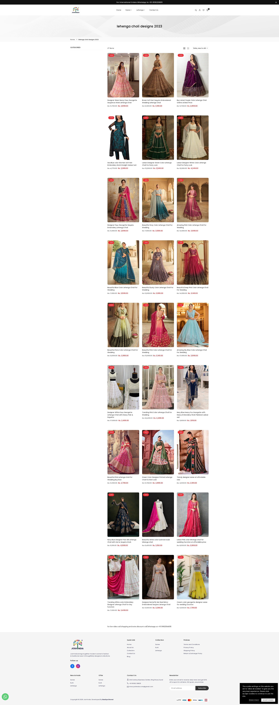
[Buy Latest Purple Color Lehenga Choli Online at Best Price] (193, 75)
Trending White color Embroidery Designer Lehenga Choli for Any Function (120, 604)
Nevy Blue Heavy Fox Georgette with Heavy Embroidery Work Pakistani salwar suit (192, 414)
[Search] (196, 10)
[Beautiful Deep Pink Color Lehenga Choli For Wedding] (193, 262)
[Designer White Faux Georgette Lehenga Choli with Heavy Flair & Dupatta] (123, 387)
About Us (130, 647)
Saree (128, 10)
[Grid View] (184, 48)
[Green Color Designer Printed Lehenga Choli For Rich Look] (158, 452)
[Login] (200, 10)
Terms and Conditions (192, 644)
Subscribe (202, 688)
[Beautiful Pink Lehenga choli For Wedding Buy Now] (123, 452)
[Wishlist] (203, 10)
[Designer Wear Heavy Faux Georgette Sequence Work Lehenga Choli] (123, 75)
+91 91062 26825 (135, 683)
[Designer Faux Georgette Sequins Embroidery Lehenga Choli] (123, 200)
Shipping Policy (189, 650)
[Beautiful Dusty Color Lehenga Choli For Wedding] (158, 262)
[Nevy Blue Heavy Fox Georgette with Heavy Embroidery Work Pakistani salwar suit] (193, 387)
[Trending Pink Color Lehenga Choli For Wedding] (158, 387)
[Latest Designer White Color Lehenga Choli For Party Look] (193, 137)
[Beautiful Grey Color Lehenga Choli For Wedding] (158, 200)
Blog (128, 656)
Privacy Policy (189, 647)
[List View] (188, 48)
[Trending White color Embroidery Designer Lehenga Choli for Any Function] (123, 577)
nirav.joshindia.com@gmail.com (141, 687)
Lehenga (139, 10)
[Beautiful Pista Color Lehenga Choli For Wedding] (123, 325)
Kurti (156, 647)
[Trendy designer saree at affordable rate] (193, 452)
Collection (130, 650)
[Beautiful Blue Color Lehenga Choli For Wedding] (123, 262)
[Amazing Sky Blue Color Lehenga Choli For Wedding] (193, 325)
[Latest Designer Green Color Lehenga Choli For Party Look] (158, 137)
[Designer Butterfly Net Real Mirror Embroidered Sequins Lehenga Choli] (158, 577)
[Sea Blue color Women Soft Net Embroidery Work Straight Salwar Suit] (123, 137)
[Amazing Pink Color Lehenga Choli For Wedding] (193, 200)
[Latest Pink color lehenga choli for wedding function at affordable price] (193, 514)
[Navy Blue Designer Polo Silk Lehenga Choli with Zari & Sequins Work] (123, 514)
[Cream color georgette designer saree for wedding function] (193, 577)
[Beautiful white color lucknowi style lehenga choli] (158, 514)
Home (118, 10)
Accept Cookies (268, 700)
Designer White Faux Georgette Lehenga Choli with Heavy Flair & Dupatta (120, 414)
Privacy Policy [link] (254, 700)
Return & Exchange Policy (193, 653)
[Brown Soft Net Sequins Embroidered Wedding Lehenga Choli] (158, 75)
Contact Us (154, 10)
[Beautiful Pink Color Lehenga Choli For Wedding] (158, 325)
